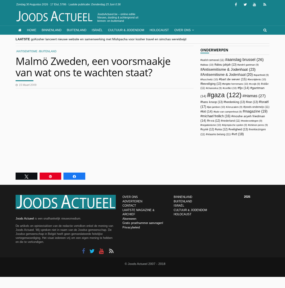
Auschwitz (210, 79)
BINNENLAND (183, 197)
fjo (244, 88)
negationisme (211, 125)
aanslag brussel (245, 59)
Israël (97, 30)
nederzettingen (252, 120)
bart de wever (234, 79)
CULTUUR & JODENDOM (190, 210)
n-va (214, 120)
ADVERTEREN (132, 201)
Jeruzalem (234, 107)
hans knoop (212, 102)
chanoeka (214, 88)
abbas (208, 64)
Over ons (182, 30)
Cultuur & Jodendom (126, 30)
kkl (207, 111)
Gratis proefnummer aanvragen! (142, 223)
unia (222, 129)
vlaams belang (219, 134)
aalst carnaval (213, 60)
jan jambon (216, 107)
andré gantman (249, 64)
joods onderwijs (257, 107)
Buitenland (76, 30)
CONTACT (129, 205)
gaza (226, 95)
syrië (208, 129)
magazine (256, 111)
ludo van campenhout (228, 111)
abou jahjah (226, 64)
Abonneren (129, 218)
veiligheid (239, 129)
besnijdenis (257, 79)
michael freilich (216, 116)
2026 (247, 196)
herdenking (235, 102)
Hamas (255, 95)
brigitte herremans (236, 84)
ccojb (255, 84)
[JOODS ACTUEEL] (20, 30)
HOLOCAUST (182, 214)
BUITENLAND (183, 201)
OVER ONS (130, 197)
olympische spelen (235, 125)
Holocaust (159, 30)
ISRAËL (179, 205)
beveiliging (211, 83)
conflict (230, 88)
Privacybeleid (131, 227)
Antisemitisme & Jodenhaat (229, 69)
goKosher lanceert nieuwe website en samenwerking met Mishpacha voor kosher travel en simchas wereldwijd (108, 39)
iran (252, 102)
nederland (231, 120)
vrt (238, 134)
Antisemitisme (27, 51)
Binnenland (51, 30)
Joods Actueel (25, 218)
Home (31, 30)
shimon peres (258, 125)
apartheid (262, 75)
